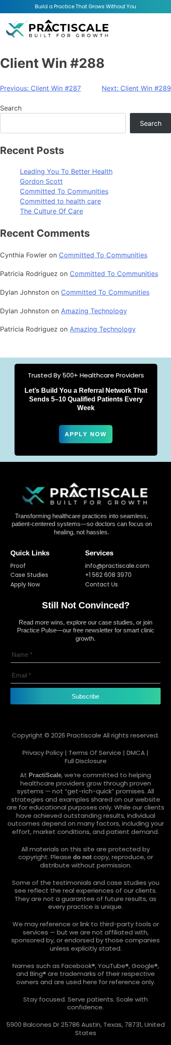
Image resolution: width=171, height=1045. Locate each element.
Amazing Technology (94, 311)
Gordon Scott (41, 181)
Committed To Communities (64, 191)
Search (11, 108)
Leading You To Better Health (66, 171)
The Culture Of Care (51, 211)
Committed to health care (60, 201)
